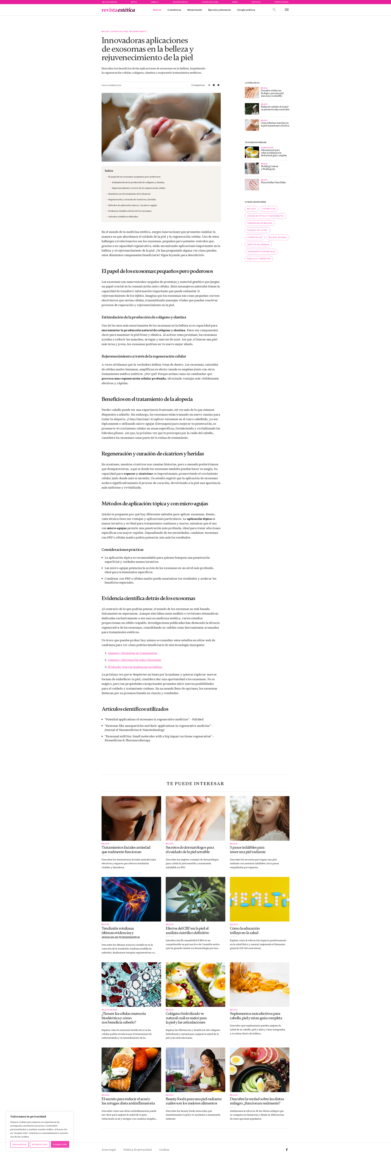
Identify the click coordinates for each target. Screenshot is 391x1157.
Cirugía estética (246, 9)
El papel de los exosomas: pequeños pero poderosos (134, 176)
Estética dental (281, 2)
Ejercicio (256, 2)
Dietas (235, 2)
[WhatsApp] (218, 85)
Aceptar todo (60, 1144)
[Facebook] (214, 85)
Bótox (134, 2)
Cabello (155, 2)
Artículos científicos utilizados (123, 216)
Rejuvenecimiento (138, 31)
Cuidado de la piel (210, 2)
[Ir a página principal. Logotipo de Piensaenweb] (118, 10)
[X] (209, 85)
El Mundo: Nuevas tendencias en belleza (135, 667)
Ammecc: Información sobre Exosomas (134, 660)
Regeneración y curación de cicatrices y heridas (132, 199)
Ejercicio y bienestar (219, 9)
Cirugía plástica (180, 2)
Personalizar (19, 1144)
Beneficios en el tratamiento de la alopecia (129, 194)
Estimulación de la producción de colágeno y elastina (138, 182)
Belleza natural (109, 2)
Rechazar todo (39, 1144)
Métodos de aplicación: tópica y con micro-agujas (132, 205)
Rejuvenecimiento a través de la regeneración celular (138, 188)
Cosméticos (174, 9)
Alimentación (194, 9)
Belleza (157, 9)
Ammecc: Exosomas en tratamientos (132, 653)
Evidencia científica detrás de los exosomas (130, 211)
